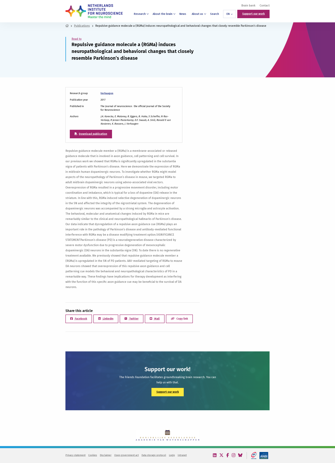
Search (214, 14)
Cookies (92, 455)
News (182, 14)
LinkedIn (107, 318)
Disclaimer (105, 455)
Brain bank (248, 5)
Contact (265, 5)
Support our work (253, 13)
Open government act (126, 455)
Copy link (182, 318)
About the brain (162, 14)
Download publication (93, 134)
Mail (157, 318)
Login (172, 455)
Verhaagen (106, 93)
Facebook (80, 318)
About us (197, 14)
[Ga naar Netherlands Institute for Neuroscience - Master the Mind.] (67, 25)
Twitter (133, 318)
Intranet (182, 455)
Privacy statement (75, 455)
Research (140, 14)
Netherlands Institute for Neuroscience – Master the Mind (94, 11)
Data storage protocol (154, 455)
